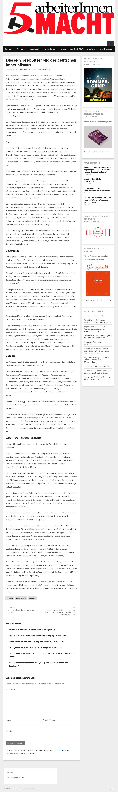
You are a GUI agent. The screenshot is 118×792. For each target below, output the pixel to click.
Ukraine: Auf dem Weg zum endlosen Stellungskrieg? (32, 629)
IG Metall (10, 598)
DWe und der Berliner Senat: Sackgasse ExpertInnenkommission (37, 641)
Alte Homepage (106, 49)
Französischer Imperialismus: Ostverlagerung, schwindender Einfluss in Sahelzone (96, 351)
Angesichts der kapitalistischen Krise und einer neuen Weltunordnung (96, 359)
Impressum (110, 789)
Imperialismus (21, 598)
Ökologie (32, 598)
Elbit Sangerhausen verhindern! (96, 366)
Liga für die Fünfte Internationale (83, 49)
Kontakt (63, 49)
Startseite (9, 49)
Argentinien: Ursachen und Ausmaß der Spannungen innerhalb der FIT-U (95, 329)
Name (8, 720)
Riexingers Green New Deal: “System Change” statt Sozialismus (37, 647)
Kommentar (11, 689)
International (33, 49)
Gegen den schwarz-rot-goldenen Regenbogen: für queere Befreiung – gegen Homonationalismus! (98, 169)
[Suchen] (110, 43)
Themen (19, 49)
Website (9, 731)
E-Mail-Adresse (49, 720)
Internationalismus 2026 (94, 316)
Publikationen (49, 49)
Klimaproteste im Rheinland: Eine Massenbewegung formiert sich (37, 635)
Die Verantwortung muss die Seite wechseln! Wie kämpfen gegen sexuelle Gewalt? (97, 200)
